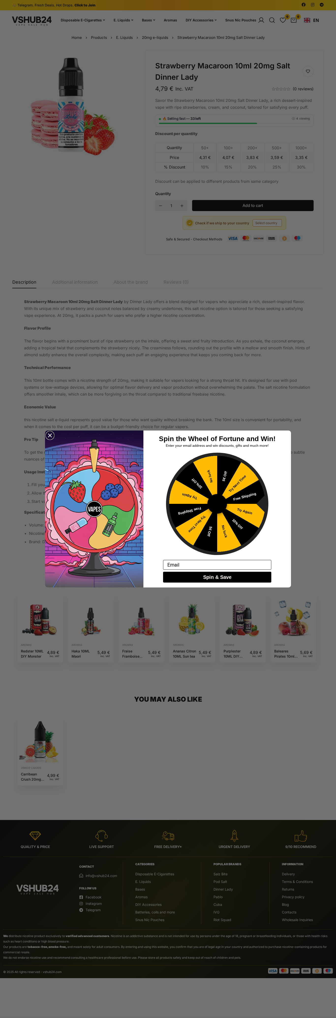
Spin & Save (217, 577)
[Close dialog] (50, 435)
